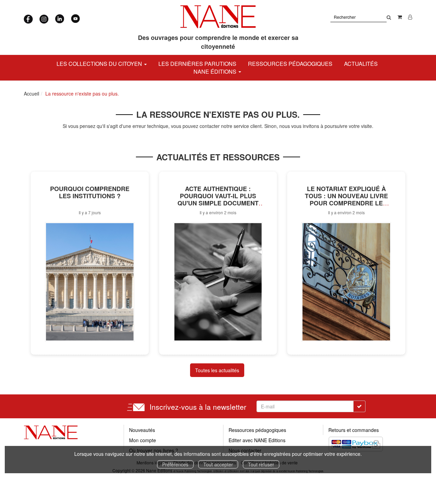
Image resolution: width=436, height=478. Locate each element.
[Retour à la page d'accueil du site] (218, 16)
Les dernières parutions (197, 64)
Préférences (175, 464)
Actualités (361, 64)
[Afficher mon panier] (400, 16)
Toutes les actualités (217, 370)
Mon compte (142, 440)
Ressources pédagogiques (290, 64)
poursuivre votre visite (348, 125)
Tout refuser (261, 464)
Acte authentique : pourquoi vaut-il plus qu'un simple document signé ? (218, 199)
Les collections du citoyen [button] (100, 64)
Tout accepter (218, 464)
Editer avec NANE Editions (257, 440)
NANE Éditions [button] (215, 71)
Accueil (31, 93)
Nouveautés (142, 429)
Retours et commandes (353, 429)
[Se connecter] (410, 16)
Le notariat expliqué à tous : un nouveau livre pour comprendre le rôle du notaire (346, 199)
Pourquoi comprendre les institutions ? (89, 192)
